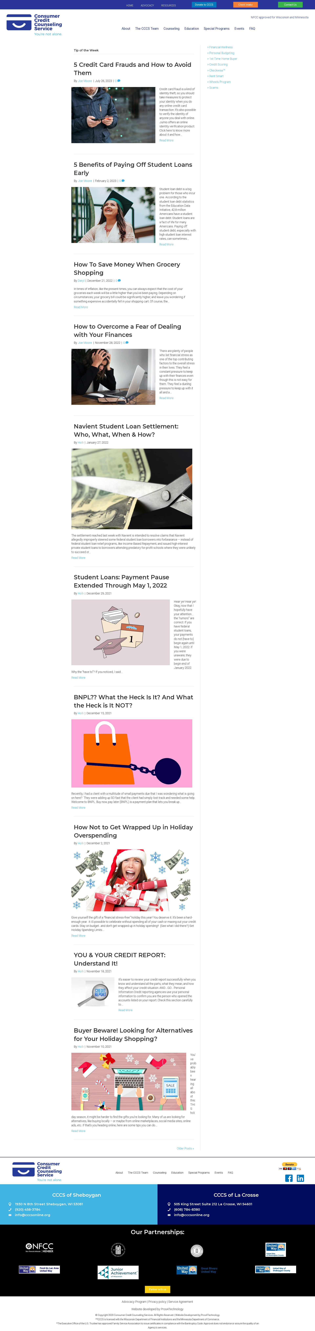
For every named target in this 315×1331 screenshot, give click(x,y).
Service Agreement (180, 1301)
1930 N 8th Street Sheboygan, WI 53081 (49, 1204)
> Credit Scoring (217, 64)
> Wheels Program (219, 82)
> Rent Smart (215, 76)
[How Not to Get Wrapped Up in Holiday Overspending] (130, 880)
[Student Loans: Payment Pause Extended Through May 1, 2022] (120, 632)
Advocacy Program (134, 1301)
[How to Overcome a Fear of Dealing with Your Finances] (113, 376)
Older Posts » (185, 1148)
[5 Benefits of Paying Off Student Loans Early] (113, 214)
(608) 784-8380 (187, 1209)
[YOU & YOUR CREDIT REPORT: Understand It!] (92, 993)
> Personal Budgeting (220, 53)
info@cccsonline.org (32, 1215)
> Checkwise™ (216, 70)
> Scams (212, 87)
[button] (204, 5)
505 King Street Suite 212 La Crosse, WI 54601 (213, 1204)
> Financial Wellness (220, 47)
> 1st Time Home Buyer (222, 58)
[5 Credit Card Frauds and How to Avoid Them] (113, 115)
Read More (166, 140)
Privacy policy (157, 1301)
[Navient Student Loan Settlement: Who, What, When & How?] (131, 488)
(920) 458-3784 (28, 1209)
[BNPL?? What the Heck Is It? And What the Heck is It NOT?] (131, 753)
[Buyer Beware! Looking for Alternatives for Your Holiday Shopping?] (128, 1081)
